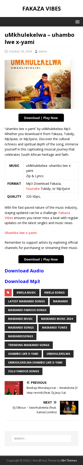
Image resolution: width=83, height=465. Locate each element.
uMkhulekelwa (58, 354)
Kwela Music (26, 293)
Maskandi (60, 301)
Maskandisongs (20, 336)
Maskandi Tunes (54, 327)
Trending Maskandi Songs (28, 345)
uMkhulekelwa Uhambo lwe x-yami (35, 362)
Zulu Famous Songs (23, 371)
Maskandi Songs (21, 327)
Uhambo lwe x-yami (21, 233)
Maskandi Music (20, 319)
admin (43, 51)
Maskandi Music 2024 (57, 319)
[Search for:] (41, 438)
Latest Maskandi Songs (26, 301)
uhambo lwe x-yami (23, 354)
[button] (76, 21)
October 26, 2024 (20, 51)
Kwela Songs (54, 293)
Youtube (33, 188)
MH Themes (69, 460)
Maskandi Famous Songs (27, 310)
